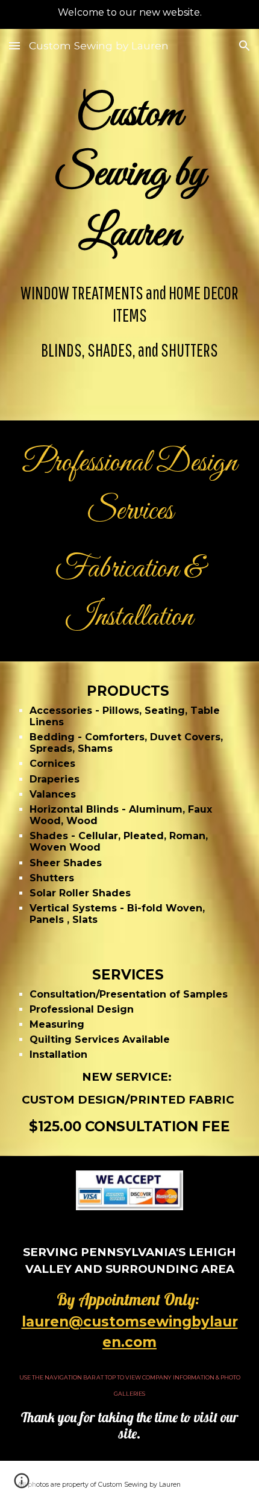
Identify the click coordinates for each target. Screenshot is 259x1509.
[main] (130, 175)
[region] (129, 14)
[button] (14, 45)
